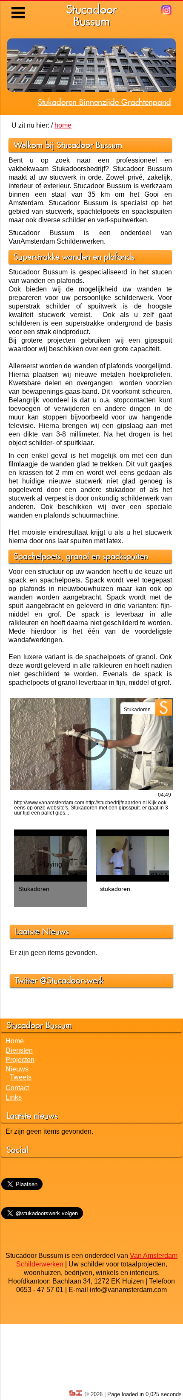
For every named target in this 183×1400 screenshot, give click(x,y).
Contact (17, 1112)
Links (14, 1122)
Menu (18, 6)
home (62, 150)
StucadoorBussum (91, 15)
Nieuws (17, 1093)
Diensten (19, 1075)
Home (15, 1065)
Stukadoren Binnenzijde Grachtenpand (104, 126)
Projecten (20, 1084)
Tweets (20, 1102)
